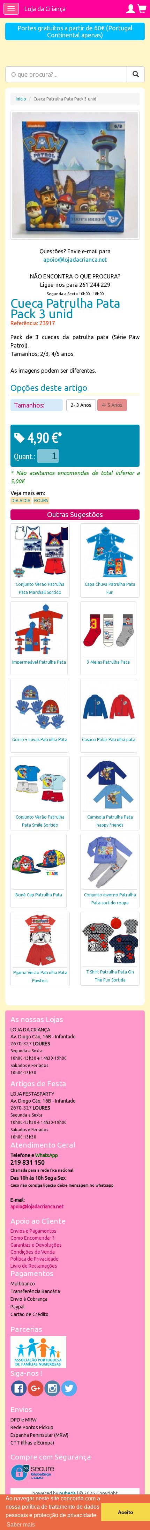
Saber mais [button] (21, 1525)
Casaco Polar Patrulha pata (108, 739)
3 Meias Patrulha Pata (108, 662)
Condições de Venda (32, 1252)
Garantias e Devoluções (36, 1245)
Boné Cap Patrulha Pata (38, 895)
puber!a (67, 1493)
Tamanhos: (30, 405)
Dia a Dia (21, 500)
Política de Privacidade (34, 1259)
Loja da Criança (45, 8)
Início (21, 99)
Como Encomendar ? (32, 1238)
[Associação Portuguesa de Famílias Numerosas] (38, 1366)
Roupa (41, 500)
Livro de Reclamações (33, 1266)
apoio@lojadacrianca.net (75, 259)
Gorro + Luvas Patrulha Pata (39, 739)
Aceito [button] (125, 1512)
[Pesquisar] (136, 74)
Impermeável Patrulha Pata (39, 662)
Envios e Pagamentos (33, 1231)
